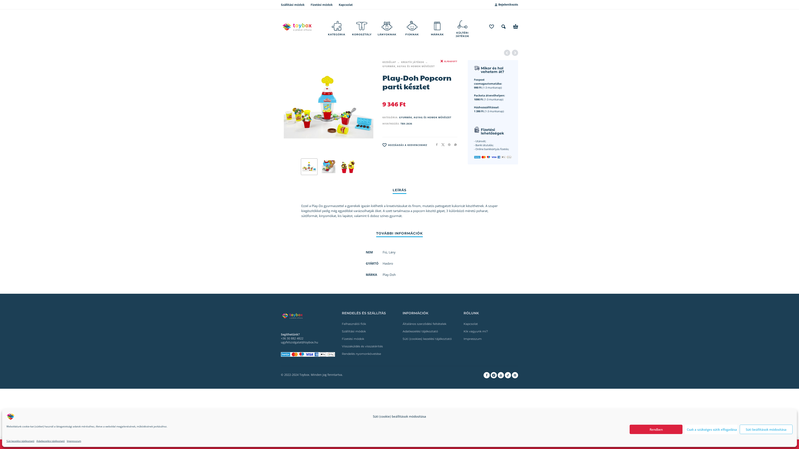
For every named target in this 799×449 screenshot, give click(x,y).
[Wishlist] (491, 27)
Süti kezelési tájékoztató (20, 441)
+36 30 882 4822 (292, 338)
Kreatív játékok (412, 62)
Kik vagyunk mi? (476, 331)
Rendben (656, 429)
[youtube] (501, 375)
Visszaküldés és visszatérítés (362, 346)
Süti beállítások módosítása (766, 429)
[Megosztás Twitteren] (442, 144)
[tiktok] (508, 375)
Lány (392, 252)
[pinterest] (515, 375)
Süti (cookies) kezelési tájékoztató (427, 339)
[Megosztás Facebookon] (435, 144)
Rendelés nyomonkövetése (361, 354)
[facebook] (487, 375)
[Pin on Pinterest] (448, 144)
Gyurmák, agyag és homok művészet (408, 66)
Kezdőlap (389, 62)
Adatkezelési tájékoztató (50, 441)
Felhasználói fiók (354, 324)
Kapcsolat (346, 5)
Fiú (385, 252)
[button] (503, 27)
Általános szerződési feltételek (424, 324)
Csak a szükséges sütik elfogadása (712, 429)
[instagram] (494, 375)
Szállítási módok (293, 5)
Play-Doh (389, 275)
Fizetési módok (322, 5)
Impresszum (74, 441)
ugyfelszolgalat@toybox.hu (299, 342)
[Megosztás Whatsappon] (454, 144)
